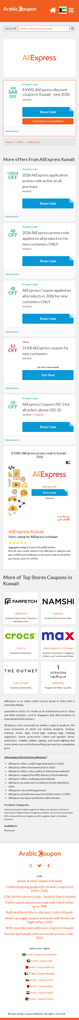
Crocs (21, 648)
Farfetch (21, 613)
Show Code (48, 112)
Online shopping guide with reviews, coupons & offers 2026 (39, 888)
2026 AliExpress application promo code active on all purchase (45, 181)
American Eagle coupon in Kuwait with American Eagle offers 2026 (39, 920)
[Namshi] (58, 601)
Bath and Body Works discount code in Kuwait (39, 912)
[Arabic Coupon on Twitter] (39, 865)
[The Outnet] (20, 670)
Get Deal (48, 375)
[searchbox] (43, 28)
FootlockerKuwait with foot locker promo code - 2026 (39, 936)
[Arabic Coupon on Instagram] (30, 865)
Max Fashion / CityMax (58, 648)
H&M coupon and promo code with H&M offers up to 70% (39, 904)
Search (9, 28)
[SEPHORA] (58, 670)
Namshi (58, 613)
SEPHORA (58, 683)
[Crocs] (20, 635)
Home (9, 142)
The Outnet (21, 683)
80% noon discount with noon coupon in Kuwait (39, 928)
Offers (20, 142)
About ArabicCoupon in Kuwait (39, 881)
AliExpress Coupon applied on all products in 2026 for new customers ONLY (46, 296)
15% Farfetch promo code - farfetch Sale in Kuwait (39, 896)
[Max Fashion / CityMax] (58, 635)
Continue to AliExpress (47, 121)
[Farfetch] (20, 601)
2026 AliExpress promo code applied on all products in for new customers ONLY (45, 238)
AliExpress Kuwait (26, 531)
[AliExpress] (40, 58)
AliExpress (34, 142)
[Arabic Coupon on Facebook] (48, 865)
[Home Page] (19, 8)
